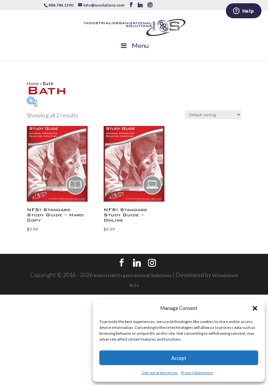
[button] (255, 308)
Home (33, 83)
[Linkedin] (140, 5)
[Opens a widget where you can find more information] (243, 11)
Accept (178, 358)
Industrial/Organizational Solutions (133, 275)
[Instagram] (150, 5)
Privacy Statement (197, 372)
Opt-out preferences (160, 372)
